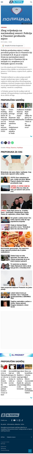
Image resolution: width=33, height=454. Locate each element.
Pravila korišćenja (5, 450)
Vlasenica (13, 147)
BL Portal (3, 443)
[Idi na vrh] (30, 451)
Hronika (4, 27)
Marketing (3, 448)
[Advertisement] (16, 329)
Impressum (3, 446)
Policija (8, 147)
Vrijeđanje (20, 147)
